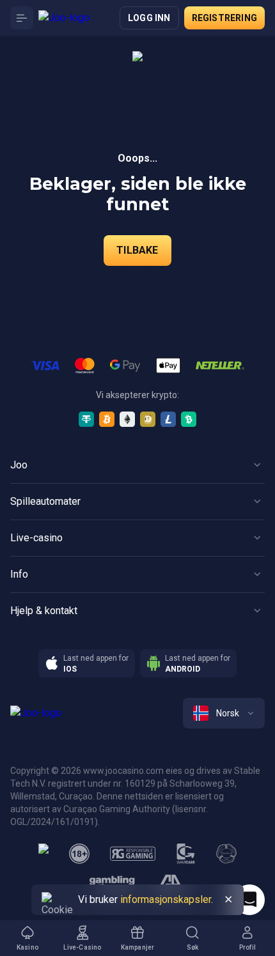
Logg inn (149, 18)
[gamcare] (186, 854)
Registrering (224, 18)
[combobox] (224, 713)
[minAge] (79, 854)
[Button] (21, 17)
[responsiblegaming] (132, 854)
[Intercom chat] (249, 899)
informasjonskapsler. (166, 899)
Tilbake (137, 250)
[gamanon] (226, 854)
